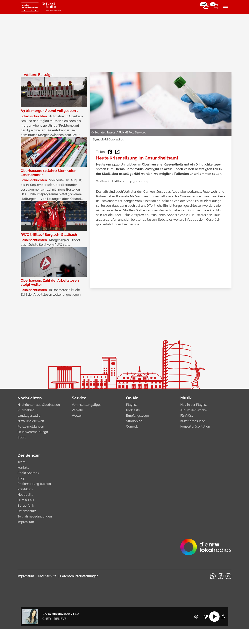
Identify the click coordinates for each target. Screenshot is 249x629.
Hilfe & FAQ (26, 500)
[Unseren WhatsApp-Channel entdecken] (213, 576)
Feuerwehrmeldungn (33, 432)
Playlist (131, 405)
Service (79, 398)
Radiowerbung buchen (34, 484)
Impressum (26, 522)
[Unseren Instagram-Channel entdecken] (228, 576)
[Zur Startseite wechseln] (30, 7)
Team (21, 462)
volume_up (196, 616)
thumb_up (223, 616)
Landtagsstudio (29, 415)
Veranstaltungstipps (86, 405)
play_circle (214, 616)
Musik (186, 398)
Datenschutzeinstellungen (79, 576)
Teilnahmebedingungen (35, 516)
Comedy (132, 426)
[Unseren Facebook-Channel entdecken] (220, 576)
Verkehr (77, 410)
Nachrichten (30, 398)
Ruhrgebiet (26, 410)
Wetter (77, 415)
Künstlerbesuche (192, 421)
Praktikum (25, 489)
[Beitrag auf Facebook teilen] (110, 152)
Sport (22, 437)
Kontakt (23, 467)
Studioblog (134, 421)
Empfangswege (137, 415)
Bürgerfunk (26, 505)
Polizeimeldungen (31, 426)
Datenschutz (27, 511)
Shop (21, 478)
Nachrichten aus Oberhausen (39, 405)
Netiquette (25, 495)
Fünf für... (186, 415)
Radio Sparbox (28, 473)
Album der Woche (193, 410)
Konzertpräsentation (195, 426)
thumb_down (205, 616)
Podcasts (133, 410)
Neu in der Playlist (193, 405)
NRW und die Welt (31, 421)
